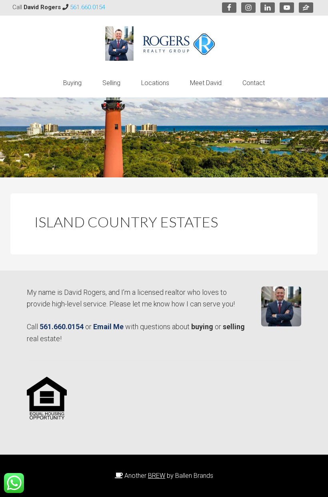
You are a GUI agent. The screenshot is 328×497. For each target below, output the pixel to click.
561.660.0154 (87, 7)
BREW (156, 475)
